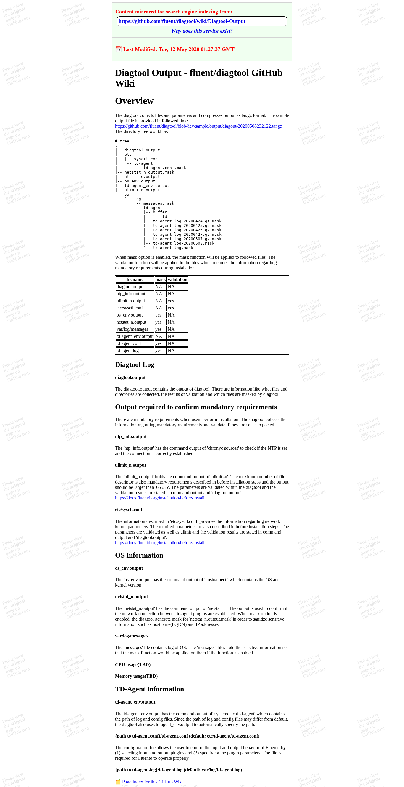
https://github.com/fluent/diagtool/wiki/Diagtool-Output (182, 21)
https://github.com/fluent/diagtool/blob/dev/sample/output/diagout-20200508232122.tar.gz (198, 126)
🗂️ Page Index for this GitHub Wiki (149, 781)
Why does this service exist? (202, 31)
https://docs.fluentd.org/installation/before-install (159, 497)
